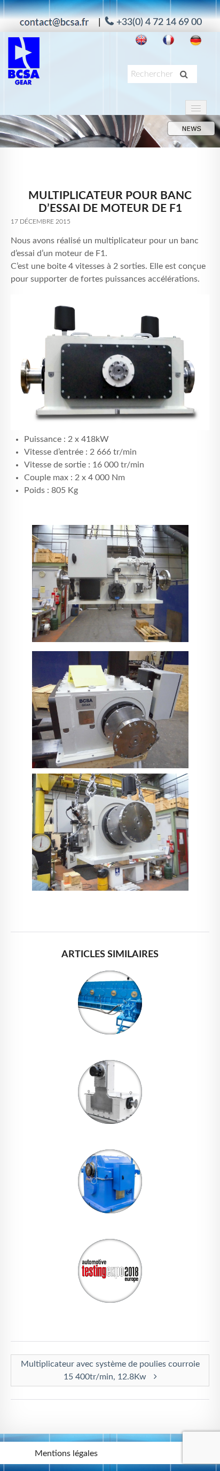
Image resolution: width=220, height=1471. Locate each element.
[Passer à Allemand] (195, 40)
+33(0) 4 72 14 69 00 (159, 22)
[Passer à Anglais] (141, 40)
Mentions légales (66, 1453)
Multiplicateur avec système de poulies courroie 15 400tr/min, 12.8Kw (110, 1370)
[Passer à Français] (168, 40)
